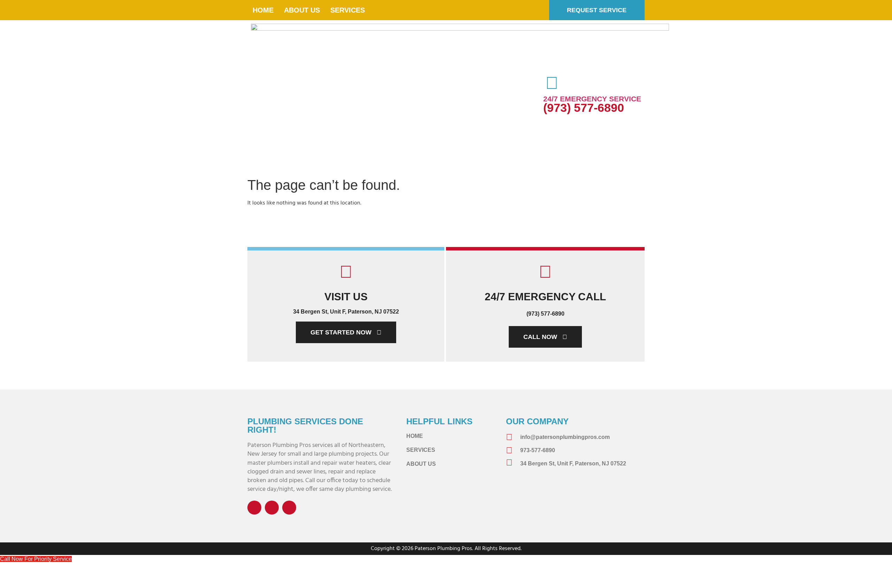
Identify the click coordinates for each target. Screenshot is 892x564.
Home (263, 10)
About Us (302, 10)
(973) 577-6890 (583, 107)
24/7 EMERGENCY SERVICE (592, 99)
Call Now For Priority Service (36, 559)
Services (347, 10)
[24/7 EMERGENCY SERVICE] (552, 83)
